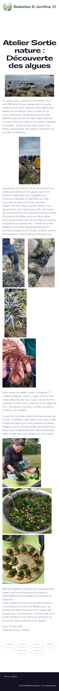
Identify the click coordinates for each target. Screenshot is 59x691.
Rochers (38, 650)
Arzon (24, 644)
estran (37, 644)
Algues (10, 644)
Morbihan (22, 650)
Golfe (50, 644)
